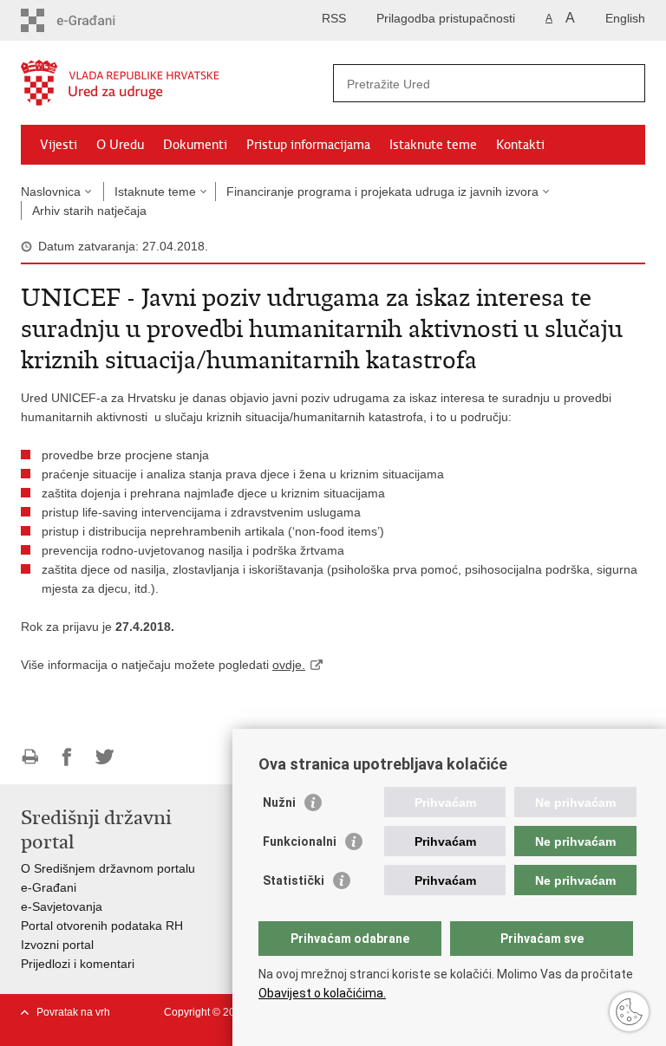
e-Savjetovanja (61, 906)
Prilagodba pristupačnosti (445, 18)
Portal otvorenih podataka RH (102, 925)
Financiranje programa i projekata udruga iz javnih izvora (382, 191)
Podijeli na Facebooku (67, 757)
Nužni (279, 802)
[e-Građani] (95, 20)
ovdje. (288, 665)
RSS (334, 18)
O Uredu (120, 145)
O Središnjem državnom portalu (108, 868)
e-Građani (48, 887)
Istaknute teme (433, 145)
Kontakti (520, 145)
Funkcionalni (299, 841)
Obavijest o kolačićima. (322, 993)
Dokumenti (195, 145)
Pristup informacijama (308, 145)
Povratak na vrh (73, 1012)
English (625, 18)
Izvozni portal (57, 945)
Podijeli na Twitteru (104, 757)
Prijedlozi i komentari (77, 964)
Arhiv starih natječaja (89, 211)
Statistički (293, 880)
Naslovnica (51, 191)
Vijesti (58, 145)
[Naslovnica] (177, 83)
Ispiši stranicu (30, 757)
